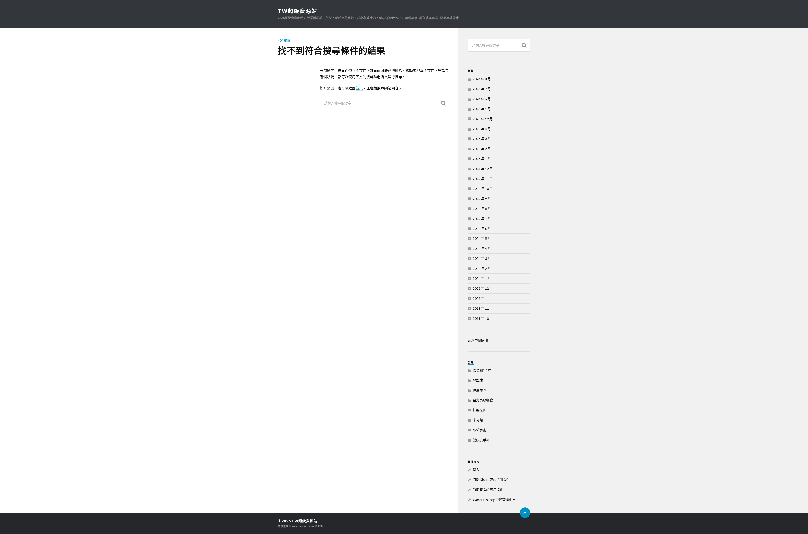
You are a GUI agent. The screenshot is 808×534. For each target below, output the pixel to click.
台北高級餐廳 (483, 400)
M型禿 (478, 380)
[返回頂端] (525, 512)
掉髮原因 (479, 410)
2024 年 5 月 (482, 238)
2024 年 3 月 (482, 258)
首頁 (359, 88)
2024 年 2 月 (482, 268)
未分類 (478, 420)
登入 (476, 470)
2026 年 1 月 (482, 109)
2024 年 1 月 (482, 278)
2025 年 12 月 (483, 119)
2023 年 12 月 (483, 288)
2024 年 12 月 (483, 169)
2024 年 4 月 (482, 248)
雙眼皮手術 (481, 440)
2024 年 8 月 (482, 208)
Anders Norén (303, 526)
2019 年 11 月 (483, 308)
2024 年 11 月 (483, 179)
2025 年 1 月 (482, 159)
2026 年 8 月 (482, 79)
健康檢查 (479, 390)
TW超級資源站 (297, 11)
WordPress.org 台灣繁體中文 (494, 500)
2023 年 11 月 (483, 298)
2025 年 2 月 (482, 149)
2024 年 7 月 (482, 219)
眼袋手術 (479, 430)
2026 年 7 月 (482, 89)
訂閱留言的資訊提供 (488, 490)
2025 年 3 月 (482, 139)
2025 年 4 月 (482, 129)
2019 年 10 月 (483, 318)
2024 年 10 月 (483, 188)
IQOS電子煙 (482, 370)
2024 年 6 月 (482, 228)
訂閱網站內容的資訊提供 (491, 480)
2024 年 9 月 (482, 199)
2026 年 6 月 (482, 99)
